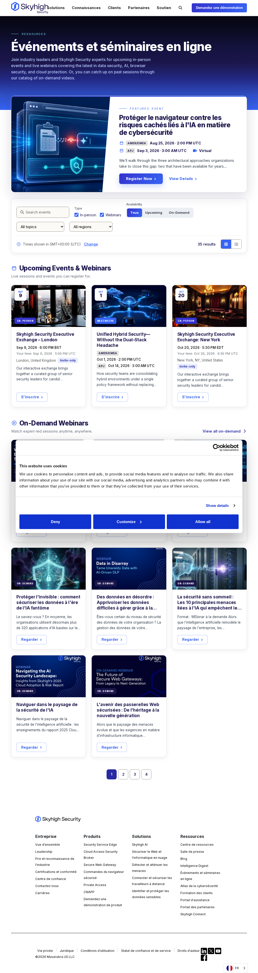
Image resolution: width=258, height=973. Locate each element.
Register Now (139, 178)
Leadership (43, 852)
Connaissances (86, 8)
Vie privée (45, 951)
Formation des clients (196, 893)
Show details (217, 505)
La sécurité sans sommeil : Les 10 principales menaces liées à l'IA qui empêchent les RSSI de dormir (208, 602)
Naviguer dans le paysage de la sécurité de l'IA (46, 707)
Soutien (164, 8)
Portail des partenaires (197, 907)
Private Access (95, 885)
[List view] (236, 244)
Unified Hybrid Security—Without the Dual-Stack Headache (123, 340)
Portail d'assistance (195, 900)
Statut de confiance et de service (146, 951)
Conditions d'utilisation (97, 951)
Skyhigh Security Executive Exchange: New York (206, 337)
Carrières (42, 893)
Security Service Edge (100, 844)
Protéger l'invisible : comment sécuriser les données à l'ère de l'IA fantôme (48, 602)
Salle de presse (192, 852)
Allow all (202, 521)
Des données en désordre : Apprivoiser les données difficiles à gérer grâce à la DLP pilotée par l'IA (125, 602)
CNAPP (89, 892)
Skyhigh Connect (193, 914)
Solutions (56, 8)
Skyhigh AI (140, 844)
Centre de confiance (50, 879)
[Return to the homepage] (29, 8)
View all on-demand (222, 431)
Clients (114, 8)
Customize (126, 521)
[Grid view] (226, 244)
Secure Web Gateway (100, 865)
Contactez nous (47, 886)
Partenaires (139, 8)
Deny (55, 521)
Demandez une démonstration (219, 8)
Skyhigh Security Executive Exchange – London (45, 337)
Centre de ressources (197, 844)
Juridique (67, 951)
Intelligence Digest (194, 866)
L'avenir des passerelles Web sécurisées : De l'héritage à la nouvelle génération (128, 710)
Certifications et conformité (56, 872)
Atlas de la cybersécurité (199, 886)
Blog (183, 859)
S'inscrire (30, 397)
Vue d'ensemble (47, 844)
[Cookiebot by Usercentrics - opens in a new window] (217, 447)
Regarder (29, 639)
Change (91, 244)
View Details (181, 178)
